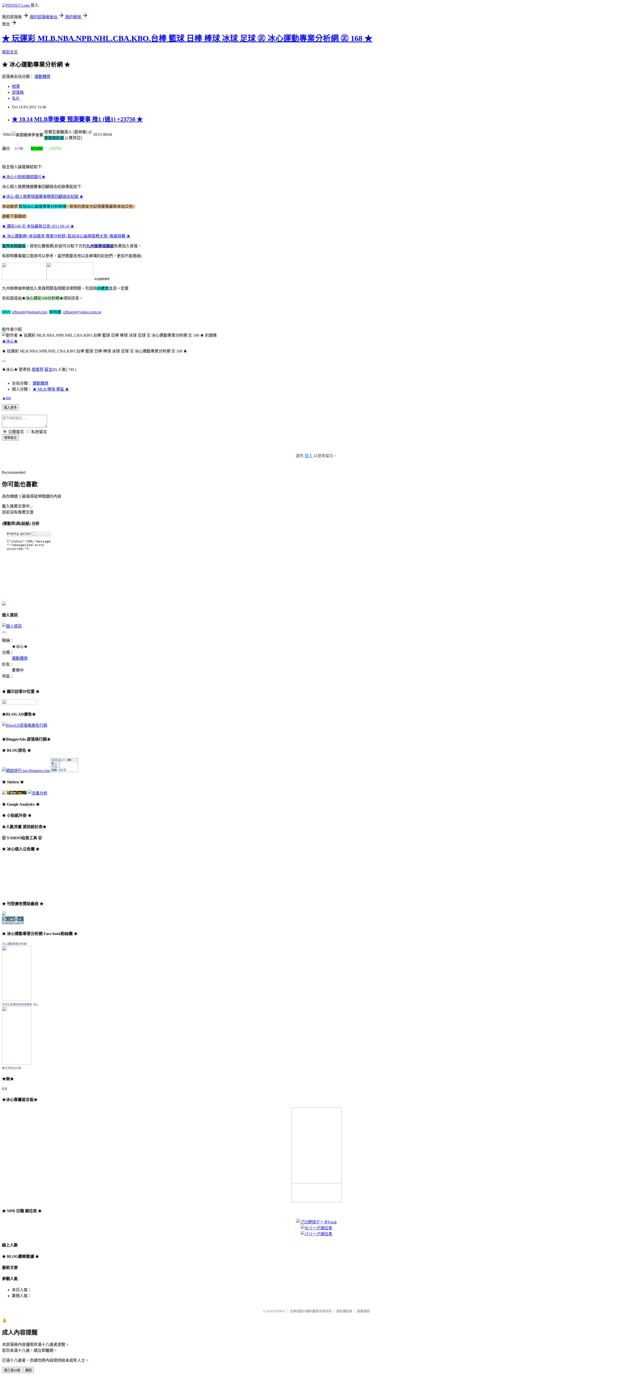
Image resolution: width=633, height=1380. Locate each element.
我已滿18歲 (12, 1370)
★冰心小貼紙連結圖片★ (23, 177)
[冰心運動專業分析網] (17, 1000)
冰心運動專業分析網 (14, 943)
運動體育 (42, 76)
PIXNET (279, 1311)
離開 (28, 1370)
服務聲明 (363, 1311)
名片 (16, 98)
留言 (48, 369)
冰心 (35, 1004)
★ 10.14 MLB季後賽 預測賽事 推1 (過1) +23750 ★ (77, 119)
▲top (6, 398)
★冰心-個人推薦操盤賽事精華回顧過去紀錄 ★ (42, 196)
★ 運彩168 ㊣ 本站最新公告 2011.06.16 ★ (38, 226)
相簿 (16, 86)
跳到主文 (10, 52)
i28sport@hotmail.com (29, 312)
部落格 (18, 92)
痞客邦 (38, 369)
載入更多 (10, 407)
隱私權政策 (344, 1311)
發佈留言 (10, 438)
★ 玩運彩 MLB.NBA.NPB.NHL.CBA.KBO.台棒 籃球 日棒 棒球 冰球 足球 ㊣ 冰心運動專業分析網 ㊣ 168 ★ (187, 38)
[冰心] (17, 1063)
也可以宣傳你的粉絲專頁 (17, 1004)
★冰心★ (10, 341)
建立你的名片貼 (11, 1068)
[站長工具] (64, 771)
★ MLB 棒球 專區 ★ (51, 389)
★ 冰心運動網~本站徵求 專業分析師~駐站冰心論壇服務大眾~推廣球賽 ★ (66, 236)
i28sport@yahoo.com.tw (82, 312)
